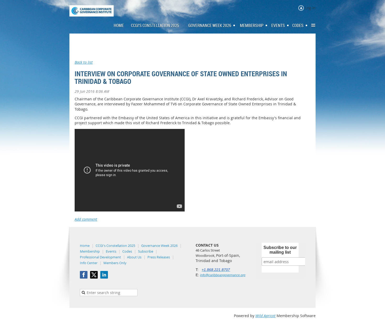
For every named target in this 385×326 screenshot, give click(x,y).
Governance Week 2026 (159, 245)
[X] (94, 275)
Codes (127, 251)
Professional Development (100, 257)
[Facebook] (83, 275)
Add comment (86, 219)
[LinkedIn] (104, 275)
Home (85, 245)
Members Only (114, 262)
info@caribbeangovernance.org (222, 275)
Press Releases (158, 257)
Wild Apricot (265, 315)
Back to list (84, 62)
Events (111, 251)
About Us (134, 257)
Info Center (88, 262)
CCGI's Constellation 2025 (115, 245)
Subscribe (145, 251)
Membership (90, 251)
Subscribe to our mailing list (280, 249)
